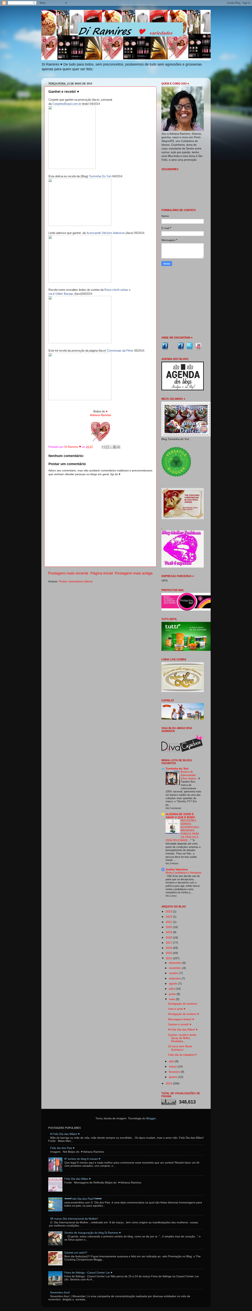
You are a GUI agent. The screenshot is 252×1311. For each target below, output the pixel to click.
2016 (169, 947)
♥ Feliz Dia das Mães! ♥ (182, 1029)
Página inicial (101, 573)
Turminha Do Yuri (100, 176)
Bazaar (68, 293)
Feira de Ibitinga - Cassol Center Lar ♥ (88, 1272)
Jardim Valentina (177, 869)
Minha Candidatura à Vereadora (183, 872)
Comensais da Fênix (120, 350)
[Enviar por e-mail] (104, 447)
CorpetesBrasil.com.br (66, 103)
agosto (173, 983)
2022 (169, 916)
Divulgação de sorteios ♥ (183, 1014)
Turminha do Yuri (177, 768)
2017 (169, 942)
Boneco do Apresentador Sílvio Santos (189, 775)
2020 (169, 927)
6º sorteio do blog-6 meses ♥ (82, 1158)
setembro (175, 978)
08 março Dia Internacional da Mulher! (74, 1218)
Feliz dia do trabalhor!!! (182, 1054)
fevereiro (175, 1071)
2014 (169, 958)
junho (173, 994)
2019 (169, 932)
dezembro (175, 962)
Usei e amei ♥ (176, 1008)
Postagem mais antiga (134, 573)
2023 (169, 911)
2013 (169, 1083)
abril (172, 1061)
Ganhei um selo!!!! (75, 1252)
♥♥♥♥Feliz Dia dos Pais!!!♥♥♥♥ (83, 1198)
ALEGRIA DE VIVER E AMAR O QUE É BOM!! (180, 816)
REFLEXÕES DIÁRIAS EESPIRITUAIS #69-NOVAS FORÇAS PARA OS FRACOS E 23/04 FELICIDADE (182, 830)
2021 (169, 922)
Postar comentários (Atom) (76, 581)
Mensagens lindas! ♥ (181, 1019)
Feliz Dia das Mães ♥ (77, 1178)
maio (172, 999)
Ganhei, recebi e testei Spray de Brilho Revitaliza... (182, 1038)
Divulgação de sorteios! (182, 1003)
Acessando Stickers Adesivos (105, 233)
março (173, 1066)
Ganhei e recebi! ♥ (179, 1024)
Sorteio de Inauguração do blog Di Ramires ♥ (92, 1232)
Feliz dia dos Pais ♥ (62, 1148)
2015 (169, 953)
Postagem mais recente (68, 573)
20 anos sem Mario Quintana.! (180, 1048)
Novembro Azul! (60, 1292)
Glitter (59, 293)
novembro (175, 968)
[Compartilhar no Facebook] (115, 447)
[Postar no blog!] (107, 447)
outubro (174, 973)
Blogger (151, 1118)
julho (172, 988)
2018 (169, 937)
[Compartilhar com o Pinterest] (118, 447)
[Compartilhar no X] (111, 447)
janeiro (173, 1076)
